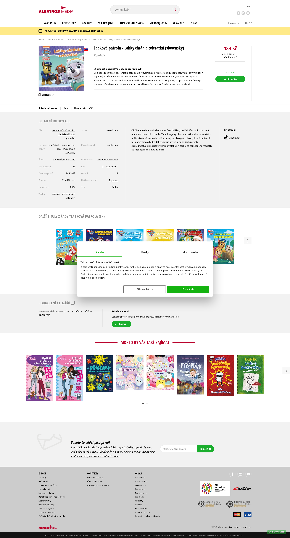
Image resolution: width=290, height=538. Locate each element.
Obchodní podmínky (48, 485)
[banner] (56, 7)
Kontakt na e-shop (95, 477)
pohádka (70, 138)
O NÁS (193, 23)
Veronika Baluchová (107, 159)
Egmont (113, 180)
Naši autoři (43, 481)
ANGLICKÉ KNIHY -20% (132, 23)
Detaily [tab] (145, 252)
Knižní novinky (45, 500)
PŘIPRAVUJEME (106, 23)
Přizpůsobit (143, 289)
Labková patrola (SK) (64, 159)
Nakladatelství (141, 481)
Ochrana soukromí (47, 512)
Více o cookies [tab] (190, 252)
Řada (65, 108)
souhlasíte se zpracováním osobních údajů (95, 456)
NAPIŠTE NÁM (278, 532)
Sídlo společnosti (94, 481)
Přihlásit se (205, 448)
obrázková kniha (66, 134)
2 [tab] (147, 403)
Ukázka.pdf (232, 137)
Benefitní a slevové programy (52, 496)
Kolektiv (99, 55)
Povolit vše (188, 289)
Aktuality (42, 477)
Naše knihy (49, 23)
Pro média (139, 496)
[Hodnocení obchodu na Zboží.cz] (240, 487)
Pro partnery (141, 493)
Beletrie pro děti (55, 39)
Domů (41, 39)
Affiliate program (46, 508)
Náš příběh (140, 477)
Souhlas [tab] (99, 252)
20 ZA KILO (178, 23)
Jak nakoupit (44, 489)
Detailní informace (48, 108)
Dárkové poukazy (46, 504)
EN (248, 6)
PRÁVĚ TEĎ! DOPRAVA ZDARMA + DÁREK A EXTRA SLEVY (74, 30)
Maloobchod (140, 485)
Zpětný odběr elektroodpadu (52, 516)
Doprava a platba (46, 493)
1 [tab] (143, 403)
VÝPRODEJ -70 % (158, 23)
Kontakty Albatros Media (98, 485)
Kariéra (138, 504)
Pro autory (140, 489)
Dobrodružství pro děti (77, 39)
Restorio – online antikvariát (147, 516)
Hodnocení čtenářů (83, 108)
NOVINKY (87, 23)
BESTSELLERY (69, 23)
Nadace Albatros (142, 512)
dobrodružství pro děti (63, 130)
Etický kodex (141, 508)
